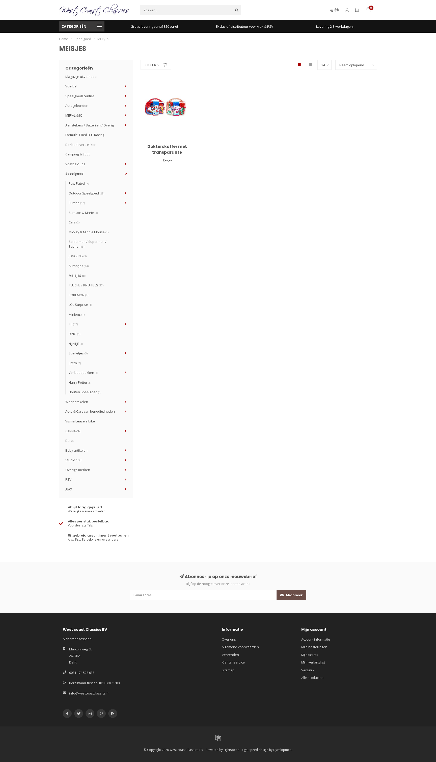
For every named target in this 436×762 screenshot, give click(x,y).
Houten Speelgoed (85, 392)
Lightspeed (231, 750)
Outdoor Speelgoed (86, 193)
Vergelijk (307, 670)
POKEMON (78, 295)
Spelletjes (78, 353)
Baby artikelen (76, 450)
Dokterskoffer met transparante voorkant (167, 152)
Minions (77, 314)
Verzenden (230, 654)
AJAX (68, 489)
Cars (74, 222)
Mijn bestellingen (314, 647)
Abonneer (294, 595)
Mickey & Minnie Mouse (88, 232)
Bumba (77, 203)
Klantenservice (233, 662)
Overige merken (77, 470)
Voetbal (71, 86)
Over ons (229, 639)
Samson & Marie (83, 212)
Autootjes (79, 265)
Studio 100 (73, 460)
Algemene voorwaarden (240, 647)
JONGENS (78, 256)
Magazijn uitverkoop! (81, 76)
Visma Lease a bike (80, 421)
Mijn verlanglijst (313, 662)
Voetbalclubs (75, 164)
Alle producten (312, 677)
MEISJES (77, 275)
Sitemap (228, 670)
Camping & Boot (77, 154)
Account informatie (315, 639)
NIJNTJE (76, 343)
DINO (74, 334)
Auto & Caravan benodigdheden (90, 411)
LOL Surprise (80, 304)
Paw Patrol (79, 183)
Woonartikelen (76, 402)
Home (63, 39)
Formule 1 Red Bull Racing (84, 134)
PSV (68, 479)
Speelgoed (74, 173)
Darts (69, 440)
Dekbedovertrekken (80, 144)
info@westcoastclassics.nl (89, 693)
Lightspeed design (255, 750)
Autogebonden (76, 105)
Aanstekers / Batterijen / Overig (89, 125)
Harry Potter (80, 382)
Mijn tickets (309, 654)
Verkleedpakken (83, 372)
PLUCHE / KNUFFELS (86, 285)
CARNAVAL (73, 431)
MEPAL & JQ (74, 115)
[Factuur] (218, 738)
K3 (73, 324)
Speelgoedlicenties (80, 96)
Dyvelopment (282, 750)
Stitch (75, 363)
